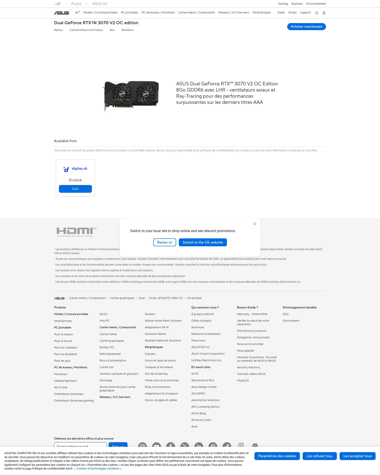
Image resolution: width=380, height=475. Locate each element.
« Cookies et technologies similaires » (98, 468)
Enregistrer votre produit (253, 337)
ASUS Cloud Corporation (208, 354)
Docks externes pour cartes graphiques (117, 388)
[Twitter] (184, 446)
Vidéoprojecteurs (65, 381)
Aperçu (58, 30)
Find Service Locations (252, 331)
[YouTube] (156, 446)
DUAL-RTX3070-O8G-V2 (166, 298)
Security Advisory (248, 367)
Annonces (197, 327)
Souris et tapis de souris (160, 360)
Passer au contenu (57, 13)
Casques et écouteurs (159, 367)
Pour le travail (63, 341)
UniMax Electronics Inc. (206, 360)
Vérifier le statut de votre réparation (253, 322)
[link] (61, 13)
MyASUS (243, 380)
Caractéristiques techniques (86, 30)
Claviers (150, 354)
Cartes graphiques (112, 341)
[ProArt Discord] (255, 446)
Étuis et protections (157, 387)
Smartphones (63, 321)
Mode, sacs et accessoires (162, 380)
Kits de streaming (156, 374)
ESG (286, 314)
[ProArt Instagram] (241, 446)
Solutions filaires (155, 334)
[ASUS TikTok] (227, 446)
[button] (283, 3)
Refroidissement (110, 354)
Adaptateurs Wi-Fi (157, 327)
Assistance (128, 30)
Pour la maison (63, 334)
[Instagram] (142, 446)
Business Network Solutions (163, 340)
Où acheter (194, 298)
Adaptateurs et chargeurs (161, 393)
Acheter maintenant (306, 26)
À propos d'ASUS (202, 314)
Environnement (316, 4)
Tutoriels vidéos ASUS (251, 374)
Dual (142, 298)
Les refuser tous (319, 456)
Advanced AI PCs (202, 380)
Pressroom (198, 340)
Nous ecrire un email (250, 344)
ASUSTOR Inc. (200, 347)
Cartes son (107, 367)
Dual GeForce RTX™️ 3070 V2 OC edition (96, 23)
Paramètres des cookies (277, 456)
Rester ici (164, 242)
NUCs (104, 314)
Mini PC (105, 321)
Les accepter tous (357, 456)
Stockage (106, 380)
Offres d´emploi (201, 321)
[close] (254, 224)
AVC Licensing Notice (205, 407)
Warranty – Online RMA (252, 314)
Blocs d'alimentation (113, 360)
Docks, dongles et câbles (161, 400)
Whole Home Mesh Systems (163, 321)
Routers (150, 314)
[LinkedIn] (198, 446)
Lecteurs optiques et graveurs (119, 374)
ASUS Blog (198, 413)
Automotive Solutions (205, 400)
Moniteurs (60, 374)
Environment (291, 321)
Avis (112, 30)
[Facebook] (170, 446)
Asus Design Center (204, 387)
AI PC (195, 374)
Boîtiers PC (107, 347)
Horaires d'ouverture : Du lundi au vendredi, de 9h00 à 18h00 (257, 359)
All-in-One (60, 387)
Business (297, 4)
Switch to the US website (203, 242)
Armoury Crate (201, 420)
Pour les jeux (62, 361)
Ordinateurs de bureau (68, 394)
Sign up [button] (118, 446)
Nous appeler (245, 350)
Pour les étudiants (65, 354)
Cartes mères (108, 334)
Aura (194, 426)
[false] (75, 189)
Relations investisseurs (206, 334)
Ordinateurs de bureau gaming (74, 400)
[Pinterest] (212, 446)
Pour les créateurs (65, 347)
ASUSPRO (198, 393)
